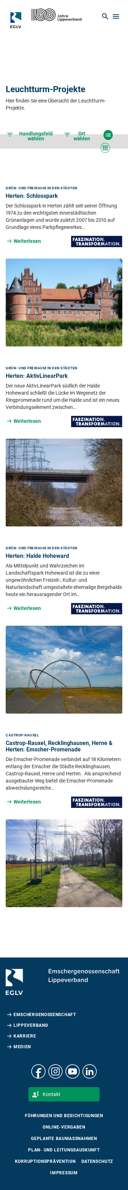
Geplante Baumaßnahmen (64, 1138)
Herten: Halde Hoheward (37, 555)
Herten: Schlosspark (32, 195)
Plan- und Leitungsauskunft (64, 1150)
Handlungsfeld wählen (36, 136)
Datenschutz (97, 1161)
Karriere (25, 1036)
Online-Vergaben (64, 1127)
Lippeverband (31, 1025)
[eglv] (19, 20)
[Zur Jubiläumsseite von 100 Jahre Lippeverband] (56, 15)
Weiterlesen (27, 241)
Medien (22, 1046)
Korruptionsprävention (45, 1161)
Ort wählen (82, 136)
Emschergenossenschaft (45, 1014)
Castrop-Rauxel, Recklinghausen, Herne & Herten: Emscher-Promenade (59, 746)
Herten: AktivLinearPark (37, 375)
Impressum (64, 1172)
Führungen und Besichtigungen (64, 1115)
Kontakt (51, 1094)
